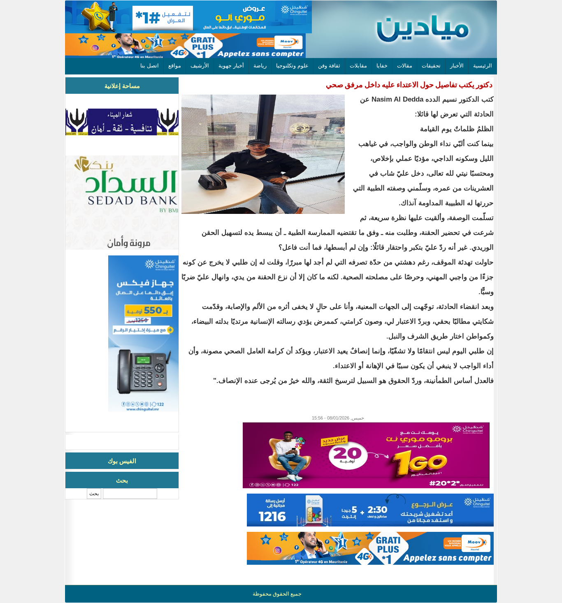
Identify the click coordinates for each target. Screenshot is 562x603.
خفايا (382, 66)
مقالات (404, 66)
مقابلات (358, 66)
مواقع (174, 66)
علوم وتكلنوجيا (292, 66)
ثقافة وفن (329, 66)
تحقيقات (431, 66)
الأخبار (457, 66)
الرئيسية (482, 66)
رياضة (260, 66)
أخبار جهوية (231, 66)
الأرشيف (199, 66)
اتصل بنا (149, 66)
